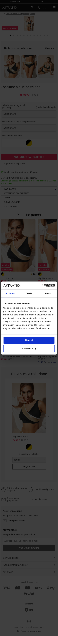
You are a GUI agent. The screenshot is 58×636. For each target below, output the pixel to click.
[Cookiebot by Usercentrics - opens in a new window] (42, 285)
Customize (27, 348)
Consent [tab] (10, 293)
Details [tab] (29, 293)
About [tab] (47, 293)
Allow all (29, 340)
